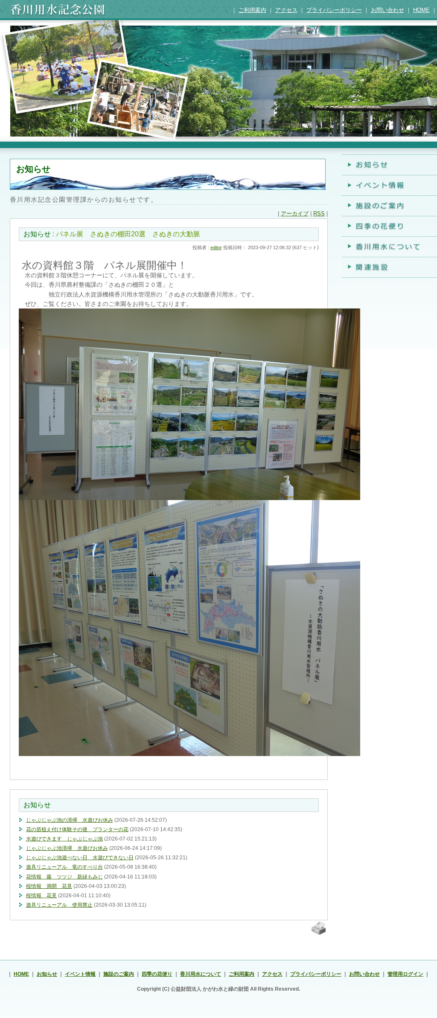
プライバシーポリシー (334, 10)
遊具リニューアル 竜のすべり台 (64, 867)
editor (216, 247)
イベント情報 (80, 974)
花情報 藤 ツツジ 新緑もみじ (64, 876)
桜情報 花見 (41, 895)
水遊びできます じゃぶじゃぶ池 (64, 838)
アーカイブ (295, 213)
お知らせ (37, 234)
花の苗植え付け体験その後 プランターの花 (77, 829)
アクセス (286, 10)
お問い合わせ (387, 10)
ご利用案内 (252, 10)
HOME (421, 10)
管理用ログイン (405, 974)
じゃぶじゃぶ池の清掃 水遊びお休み (69, 820)
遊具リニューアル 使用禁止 (59, 904)
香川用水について (200, 974)
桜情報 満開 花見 (49, 886)
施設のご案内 (118, 974)
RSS (319, 213)
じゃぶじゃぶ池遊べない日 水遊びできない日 (80, 857)
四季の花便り (157, 974)
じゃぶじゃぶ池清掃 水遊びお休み (67, 848)
